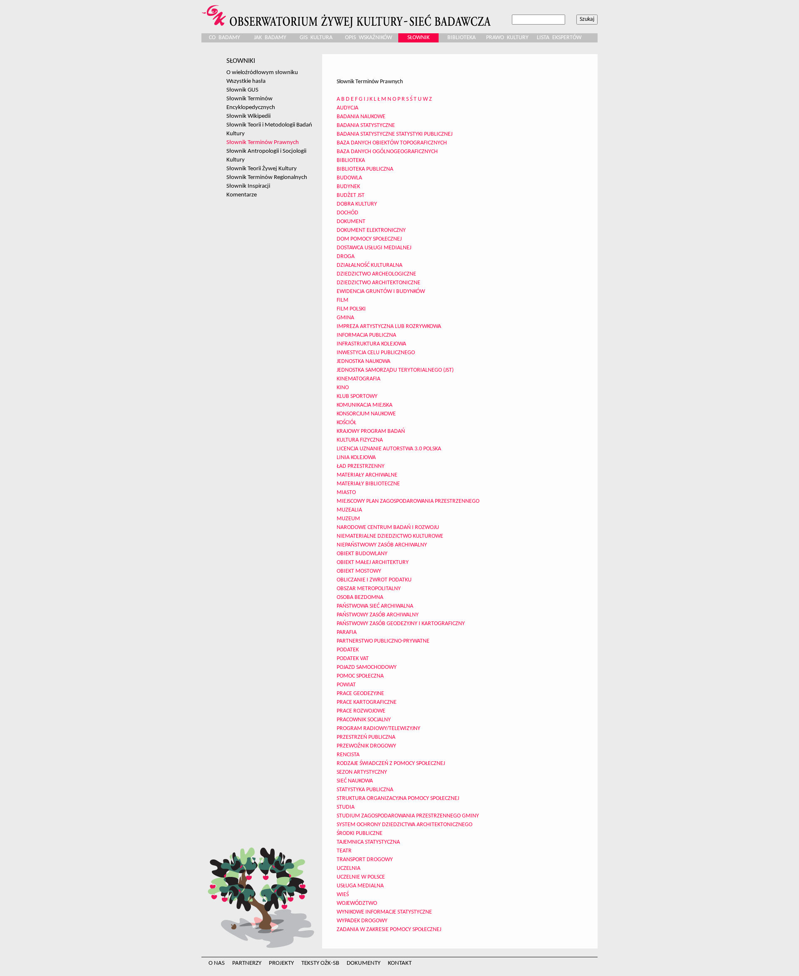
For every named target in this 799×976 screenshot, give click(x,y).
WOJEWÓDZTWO (357, 903)
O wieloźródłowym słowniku (262, 72)
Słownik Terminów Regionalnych (266, 177)
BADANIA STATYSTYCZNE (366, 125)
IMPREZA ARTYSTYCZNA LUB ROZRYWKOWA (389, 326)
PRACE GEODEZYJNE (360, 693)
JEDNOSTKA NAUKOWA (363, 361)
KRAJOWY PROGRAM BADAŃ (371, 431)
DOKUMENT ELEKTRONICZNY (371, 230)
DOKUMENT (351, 222)
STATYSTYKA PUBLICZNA (365, 790)
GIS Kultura (316, 38)
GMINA (345, 318)
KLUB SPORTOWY (357, 396)
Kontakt (400, 963)
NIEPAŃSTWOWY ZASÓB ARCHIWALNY (382, 545)
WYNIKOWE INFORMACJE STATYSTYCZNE (384, 912)
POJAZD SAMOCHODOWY (367, 667)
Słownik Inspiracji (248, 186)
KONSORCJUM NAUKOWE (366, 414)
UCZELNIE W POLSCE (361, 877)
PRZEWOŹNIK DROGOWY (366, 746)
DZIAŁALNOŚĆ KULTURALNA (369, 265)
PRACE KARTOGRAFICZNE (367, 702)
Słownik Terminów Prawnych (262, 142)
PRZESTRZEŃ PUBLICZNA (366, 737)
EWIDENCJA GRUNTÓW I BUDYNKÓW (381, 291)
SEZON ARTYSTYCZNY (362, 772)
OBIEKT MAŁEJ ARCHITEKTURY (373, 562)
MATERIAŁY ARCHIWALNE (367, 475)
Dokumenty (363, 963)
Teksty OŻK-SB (320, 963)
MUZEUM (348, 519)
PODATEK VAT (353, 659)
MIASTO (346, 492)
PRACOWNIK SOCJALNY (364, 720)
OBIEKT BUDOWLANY (362, 554)
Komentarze (241, 194)
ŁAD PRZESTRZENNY (361, 466)
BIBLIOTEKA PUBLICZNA (365, 169)
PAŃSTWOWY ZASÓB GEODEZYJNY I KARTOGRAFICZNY (401, 624)
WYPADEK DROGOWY (362, 921)
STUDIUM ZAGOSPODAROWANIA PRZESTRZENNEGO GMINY (408, 816)
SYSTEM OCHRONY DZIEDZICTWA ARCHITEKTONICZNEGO (404, 825)
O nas (216, 963)
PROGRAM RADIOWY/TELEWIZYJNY (378, 728)
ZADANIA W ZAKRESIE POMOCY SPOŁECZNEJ (389, 929)
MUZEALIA (349, 510)
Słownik (418, 38)
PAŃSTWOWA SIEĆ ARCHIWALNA (375, 606)
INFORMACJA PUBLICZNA (366, 335)
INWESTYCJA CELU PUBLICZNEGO (376, 353)
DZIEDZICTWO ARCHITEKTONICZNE (378, 283)
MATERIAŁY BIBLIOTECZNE (368, 484)
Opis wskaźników (368, 38)
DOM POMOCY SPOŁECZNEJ (369, 239)
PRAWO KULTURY (507, 38)
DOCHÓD (347, 213)
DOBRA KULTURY (357, 204)
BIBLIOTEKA (351, 160)
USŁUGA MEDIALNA (360, 886)
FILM (342, 300)
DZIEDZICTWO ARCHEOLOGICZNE (376, 274)
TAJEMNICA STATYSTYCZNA (368, 842)
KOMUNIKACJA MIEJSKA (364, 405)
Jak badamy (270, 38)
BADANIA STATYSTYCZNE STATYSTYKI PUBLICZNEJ (394, 134)
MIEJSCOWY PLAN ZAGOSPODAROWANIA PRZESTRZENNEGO (408, 501)
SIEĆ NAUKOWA (355, 781)
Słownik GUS (242, 90)
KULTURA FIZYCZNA (360, 440)
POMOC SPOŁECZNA (360, 676)
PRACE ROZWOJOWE (361, 711)
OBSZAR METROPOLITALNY (369, 589)
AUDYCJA (347, 108)
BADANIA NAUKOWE (361, 117)
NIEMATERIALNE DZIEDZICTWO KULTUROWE (390, 536)
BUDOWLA (349, 178)
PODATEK (348, 650)
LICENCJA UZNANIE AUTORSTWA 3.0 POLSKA (389, 449)
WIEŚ (343, 895)
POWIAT (346, 685)
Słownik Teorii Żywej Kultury (261, 168)
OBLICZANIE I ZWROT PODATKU (374, 580)
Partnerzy (246, 963)
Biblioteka (461, 38)
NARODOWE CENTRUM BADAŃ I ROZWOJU (388, 527)
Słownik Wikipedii (248, 116)
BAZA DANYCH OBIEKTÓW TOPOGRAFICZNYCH (392, 143)
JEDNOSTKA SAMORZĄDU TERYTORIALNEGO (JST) (395, 370)
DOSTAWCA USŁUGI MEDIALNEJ (374, 248)
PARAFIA (347, 632)
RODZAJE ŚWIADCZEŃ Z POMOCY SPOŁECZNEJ (391, 763)
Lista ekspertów (559, 38)
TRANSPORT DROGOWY (365, 860)
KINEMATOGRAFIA (358, 379)
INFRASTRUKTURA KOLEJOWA (371, 344)
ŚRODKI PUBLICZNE (359, 833)
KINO (343, 388)
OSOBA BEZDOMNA (360, 597)
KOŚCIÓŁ (346, 423)
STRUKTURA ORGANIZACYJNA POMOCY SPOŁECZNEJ (398, 798)
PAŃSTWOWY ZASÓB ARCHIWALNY (378, 615)
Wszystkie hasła (246, 81)
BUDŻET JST (351, 195)
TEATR (344, 851)
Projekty (281, 963)
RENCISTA (348, 755)
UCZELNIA (348, 868)
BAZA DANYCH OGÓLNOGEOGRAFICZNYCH (387, 152)
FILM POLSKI (351, 309)
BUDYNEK (348, 187)
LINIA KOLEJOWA (356, 457)
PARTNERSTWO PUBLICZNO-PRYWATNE (383, 641)
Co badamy (224, 38)
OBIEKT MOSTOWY (359, 571)
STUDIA (346, 807)
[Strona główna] (347, 14)
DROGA (346, 256)
